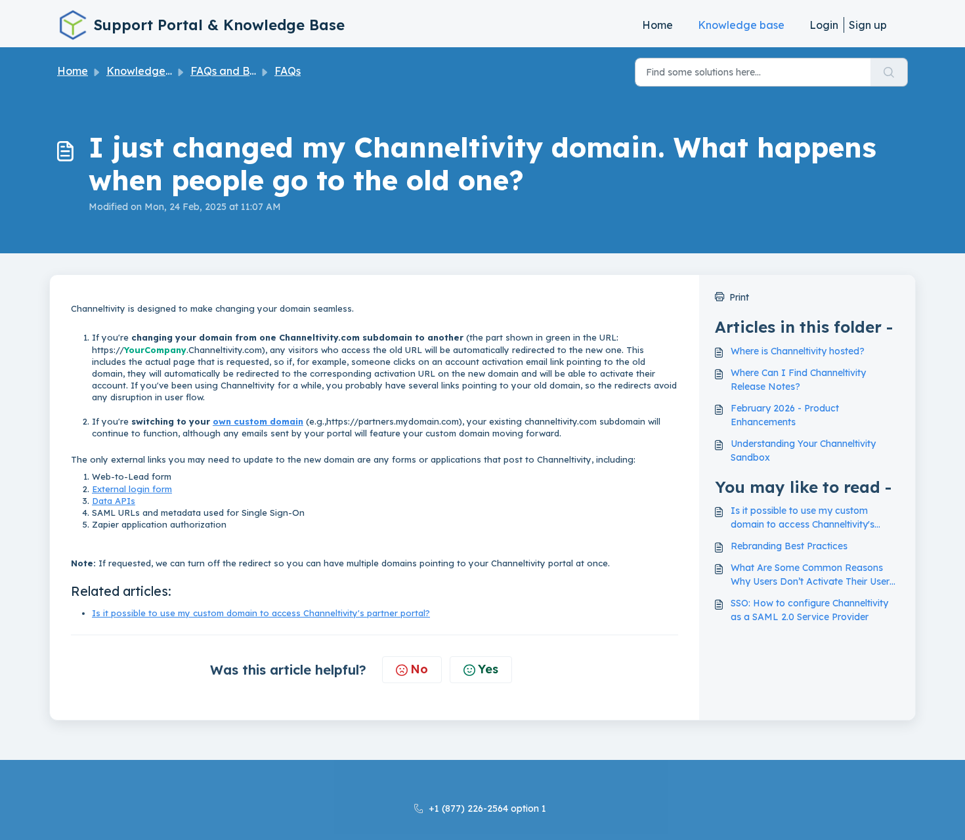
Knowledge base (741, 25)
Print (739, 297)
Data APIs (113, 500)
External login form (132, 489)
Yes (488, 669)
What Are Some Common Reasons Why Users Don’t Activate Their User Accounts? (810, 575)
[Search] (889, 72)
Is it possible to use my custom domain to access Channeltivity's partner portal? (261, 613)
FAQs (287, 70)
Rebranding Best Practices (789, 546)
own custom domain (258, 421)
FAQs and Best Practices (252, 70)
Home (657, 25)
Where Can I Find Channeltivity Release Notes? (798, 379)
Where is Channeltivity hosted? (798, 351)
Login (823, 25)
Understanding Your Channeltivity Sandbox (803, 450)
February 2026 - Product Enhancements (785, 415)
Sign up (868, 25)
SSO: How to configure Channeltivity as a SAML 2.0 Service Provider (809, 610)
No (419, 669)
